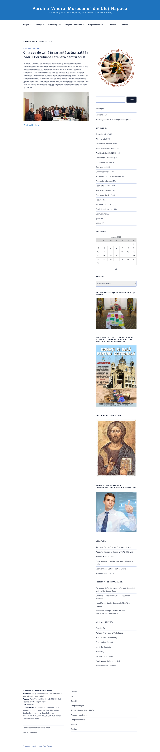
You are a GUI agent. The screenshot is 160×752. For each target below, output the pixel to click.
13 (116, 252)
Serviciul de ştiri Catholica (106, 665)
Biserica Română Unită (105, 556)
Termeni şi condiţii (30, 732)
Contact (124, 25)
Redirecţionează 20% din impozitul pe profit (113, 119)
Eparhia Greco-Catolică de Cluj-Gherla (111, 569)
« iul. (115, 269)
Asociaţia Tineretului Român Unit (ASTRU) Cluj (114, 552)
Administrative (102, 134)
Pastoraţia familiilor (103, 190)
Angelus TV (100, 628)
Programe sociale (95, 25)
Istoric (73, 696)
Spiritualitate (101, 214)
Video (98, 223)
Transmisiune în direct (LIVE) (82, 710)
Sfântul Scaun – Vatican (105, 573)
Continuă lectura (31, 125)
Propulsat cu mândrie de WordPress (37, 746)
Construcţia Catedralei (105, 158)
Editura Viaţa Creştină (104, 642)
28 (122, 259)
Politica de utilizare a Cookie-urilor (36, 728)
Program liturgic (77, 706)
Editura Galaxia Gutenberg (106, 637)
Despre (26, 25)
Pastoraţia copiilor (103, 186)
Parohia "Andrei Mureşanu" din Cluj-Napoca (80, 8)
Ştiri (97, 218)
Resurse (113, 25)
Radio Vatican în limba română (108, 661)
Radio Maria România (104, 656)
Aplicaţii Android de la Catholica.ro (109, 633)
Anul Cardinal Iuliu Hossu (106, 148)
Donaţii (39, 25)
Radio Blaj (100, 651)
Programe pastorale (73, 25)
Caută (131, 99)
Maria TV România (103, 647)
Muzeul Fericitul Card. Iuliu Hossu (109, 176)
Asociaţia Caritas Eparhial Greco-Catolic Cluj (113, 547)
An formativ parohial (104, 143)
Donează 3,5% (102, 115)
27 (116, 259)
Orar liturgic (53, 25)
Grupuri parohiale (103, 172)
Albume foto (101, 139)
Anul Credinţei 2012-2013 (106, 153)
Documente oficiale (104, 162)
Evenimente (101, 167)
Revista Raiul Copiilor (104, 204)
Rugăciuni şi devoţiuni (104, 209)
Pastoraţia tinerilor (103, 195)
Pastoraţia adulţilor (103, 181)
